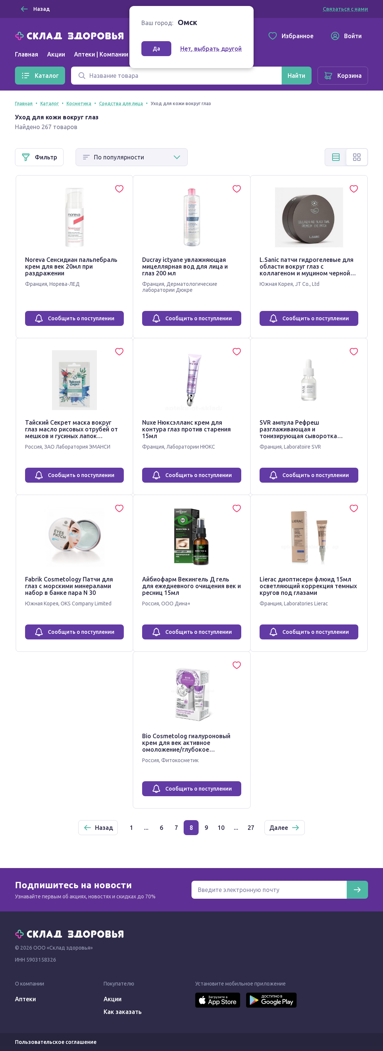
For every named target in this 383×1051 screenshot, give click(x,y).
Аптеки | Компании (101, 54)
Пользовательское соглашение (55, 1042)
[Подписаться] (357, 890)
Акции (56, 54)
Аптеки (25, 999)
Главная (26, 54)
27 (251, 827)
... (146, 827)
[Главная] (71, 35)
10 (221, 827)
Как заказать (123, 1011)
